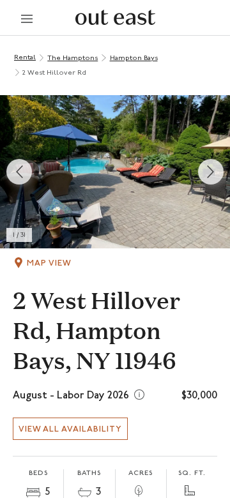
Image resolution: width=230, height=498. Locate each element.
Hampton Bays (134, 58)
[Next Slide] (211, 172)
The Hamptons (72, 58)
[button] (115, 171)
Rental (25, 57)
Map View (49, 263)
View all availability (70, 429)
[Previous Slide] (19, 172)
